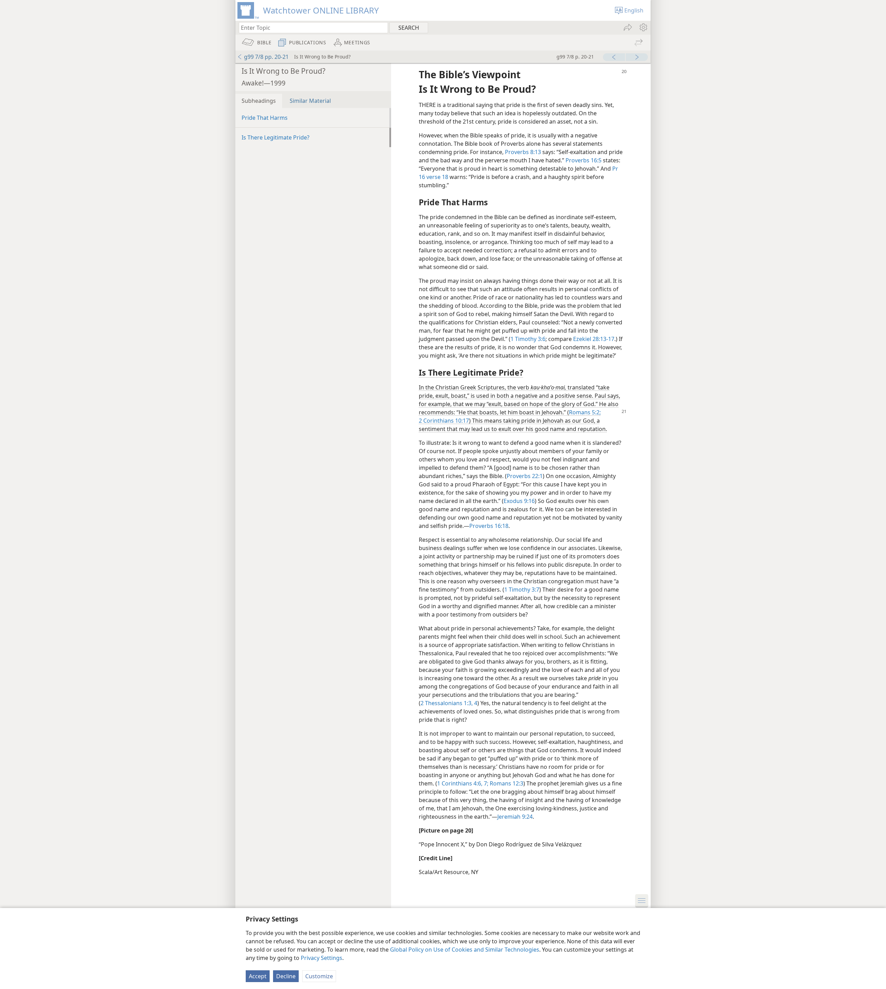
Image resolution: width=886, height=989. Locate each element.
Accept (257, 976)
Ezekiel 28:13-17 (593, 339)
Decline (286, 976)
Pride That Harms (265, 118)
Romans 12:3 (505, 783)
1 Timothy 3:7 (521, 589)
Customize (319, 976)
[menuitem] (643, 27)
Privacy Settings (321, 958)
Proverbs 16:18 (488, 526)
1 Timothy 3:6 (527, 339)
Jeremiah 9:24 (515, 816)
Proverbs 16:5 (584, 160)
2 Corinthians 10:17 (444, 420)
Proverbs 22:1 (525, 476)
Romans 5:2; (585, 412)
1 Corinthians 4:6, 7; (462, 783)
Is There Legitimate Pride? (275, 137)
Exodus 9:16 (519, 501)
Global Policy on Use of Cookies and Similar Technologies (464, 949)
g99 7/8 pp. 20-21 (266, 57)
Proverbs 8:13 (523, 152)
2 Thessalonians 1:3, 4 (449, 703)
